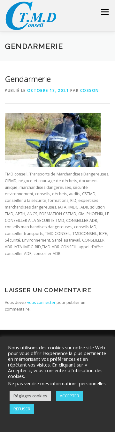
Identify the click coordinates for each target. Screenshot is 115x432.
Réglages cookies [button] (30, 396)
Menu (104, 12)
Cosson (89, 90)
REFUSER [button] (21, 409)
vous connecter (41, 302)
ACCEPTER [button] (69, 396)
